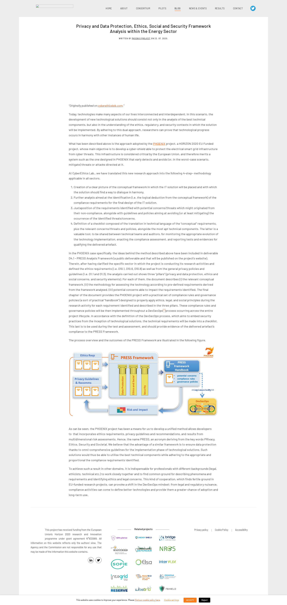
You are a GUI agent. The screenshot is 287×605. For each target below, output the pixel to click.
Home (109, 8)
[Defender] (143, 549)
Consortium (143, 8)
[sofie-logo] (119, 564)
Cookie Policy (221, 529)
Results (220, 8)
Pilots (162, 8)
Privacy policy (201, 529)
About (124, 8)
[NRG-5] (167, 549)
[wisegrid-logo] (143, 589)
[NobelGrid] (143, 577)
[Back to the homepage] (54, 8)
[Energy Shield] (143, 537)
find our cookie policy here (147, 600)
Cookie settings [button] (171, 600)
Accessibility (241, 529)
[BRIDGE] (167, 538)
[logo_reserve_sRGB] (119, 589)
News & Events (198, 8)
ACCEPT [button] (190, 600)
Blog (178, 8)
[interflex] (167, 561)
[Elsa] (143, 562)
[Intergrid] (119, 578)
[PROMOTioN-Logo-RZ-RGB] (167, 577)
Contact (238, 8)
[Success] (119, 550)
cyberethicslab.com (110, 105)
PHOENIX (159, 143)
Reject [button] (204, 600)
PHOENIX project (141, 38)
